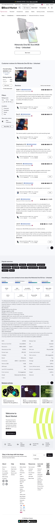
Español (51, 4)
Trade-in (22, 476)
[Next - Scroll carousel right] (51, 382)
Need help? (35, 7)
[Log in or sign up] (48, 7)
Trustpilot (4, 478)
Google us (8, 428)
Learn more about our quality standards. (31, 336)
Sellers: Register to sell (22, 491)
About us (4, 467)
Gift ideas (31, 476)
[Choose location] (43, 4)
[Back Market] (9, 8)
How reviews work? (8, 88)
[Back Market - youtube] (3, 484)
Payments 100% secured (22, 502)
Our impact (4, 471)
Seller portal (22, 494)
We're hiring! (5, 476)
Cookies (39, 478)
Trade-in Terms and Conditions (39, 474)
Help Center (14, 469)
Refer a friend (23, 467)
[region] (34, 76)
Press (3, 469)
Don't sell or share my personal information (40, 482)
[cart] (51, 7)
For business (43, 7)
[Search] (19, 8)
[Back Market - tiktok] (6, 481)
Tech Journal (31, 467)
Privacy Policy (40, 486)
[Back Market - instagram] (3, 481)
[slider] (3, 102)
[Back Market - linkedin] (6, 484)
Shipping (13, 471)
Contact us (13, 467)
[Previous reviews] (48, 247)
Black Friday (31, 478)
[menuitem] (20, 11)
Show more (19, 103)
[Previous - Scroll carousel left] (48, 382)
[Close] (53, 1)
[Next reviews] (51, 247)
